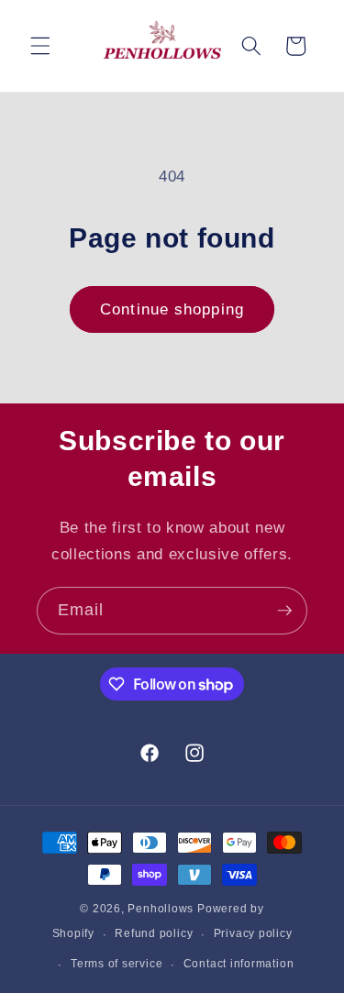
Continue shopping (172, 309)
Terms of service (116, 963)
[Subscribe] (284, 610)
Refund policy (154, 933)
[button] (40, 46)
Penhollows (161, 908)
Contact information (238, 963)
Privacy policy (253, 933)
